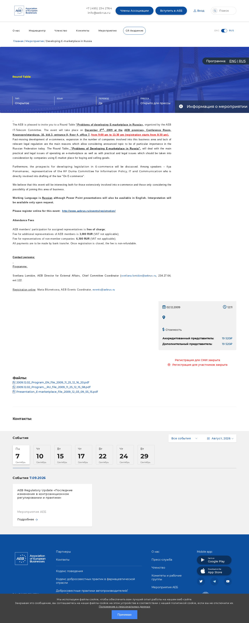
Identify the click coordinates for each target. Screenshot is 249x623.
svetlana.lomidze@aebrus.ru (138, 275)
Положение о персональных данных (124, 606)
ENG (232, 61)
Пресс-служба (162, 559)
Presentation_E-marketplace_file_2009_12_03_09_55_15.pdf (57, 392)
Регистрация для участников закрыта (199, 364)
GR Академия (134, 30)
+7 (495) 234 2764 (99, 8)
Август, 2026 (221, 438)
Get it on (216, 560)
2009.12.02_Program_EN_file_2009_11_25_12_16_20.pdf (52, 382)
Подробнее (25, 519)
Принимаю (124, 614)
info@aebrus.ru (99, 13)
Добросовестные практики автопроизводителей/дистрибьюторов (92, 592)
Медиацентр (37, 30)
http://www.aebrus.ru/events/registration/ (89, 210)
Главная (18, 41)
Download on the (215, 571)
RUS (242, 61)
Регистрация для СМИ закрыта (197, 360)
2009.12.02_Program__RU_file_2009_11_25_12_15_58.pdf (53, 387)
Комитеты (82, 30)
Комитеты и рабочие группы (167, 577)
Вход (200, 10)
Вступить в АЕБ (171, 10)
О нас (16, 30)
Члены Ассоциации (134, 10)
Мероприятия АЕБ (165, 587)
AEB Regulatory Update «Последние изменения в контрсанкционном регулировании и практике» (45, 494)
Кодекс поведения (69, 571)
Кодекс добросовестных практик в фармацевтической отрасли (95, 581)
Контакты (62, 559)
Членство (60, 30)
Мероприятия (107, 30)
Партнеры (63, 551)
